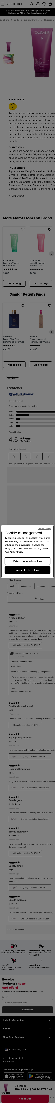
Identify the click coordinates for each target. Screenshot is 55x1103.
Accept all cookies (27, 570)
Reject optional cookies (27, 561)
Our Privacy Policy (14, 552)
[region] (27, 551)
